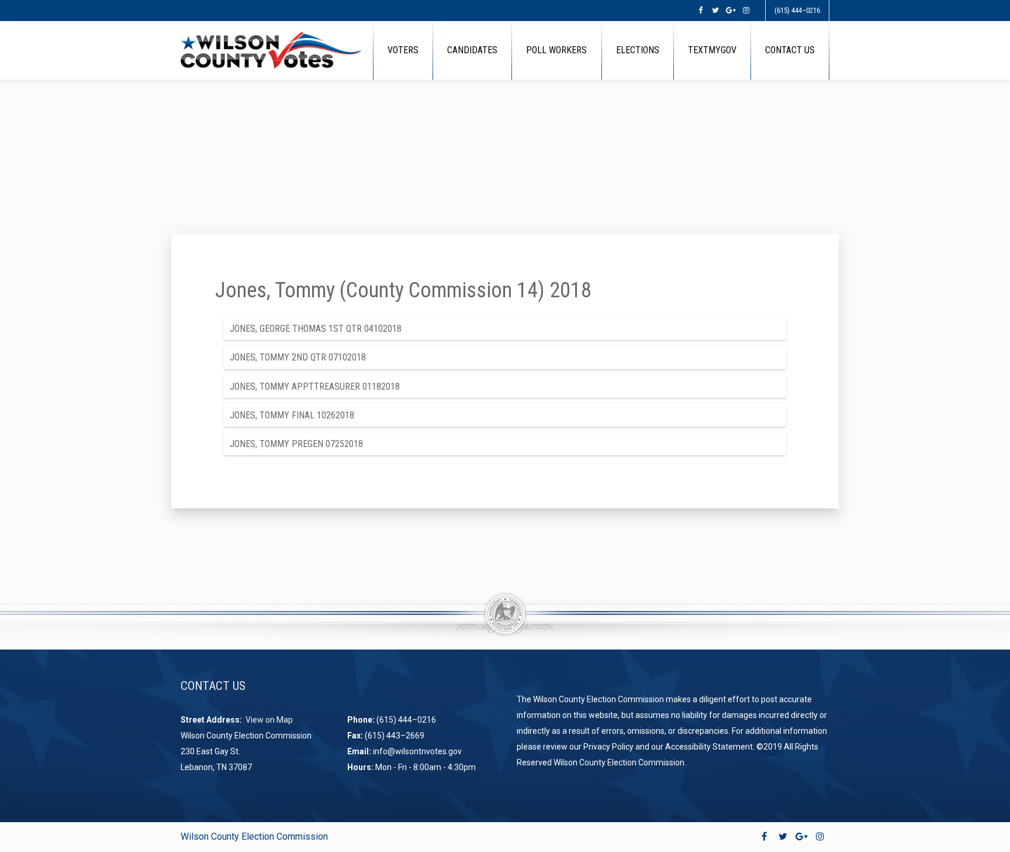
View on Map (270, 719)
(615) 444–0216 (797, 10)
